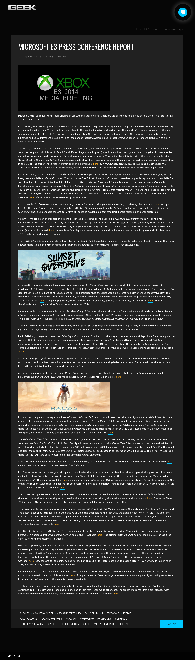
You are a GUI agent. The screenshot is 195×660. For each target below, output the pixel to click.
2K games (24, 613)
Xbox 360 (49, 57)
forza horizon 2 (28, 618)
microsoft (71, 618)
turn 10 (50, 623)
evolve (127, 613)
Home (138, 29)
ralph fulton (121, 618)
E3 (145, 29)
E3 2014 (28, 57)
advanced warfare (43, 613)
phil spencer (104, 618)
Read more (171, 624)
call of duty (91, 613)
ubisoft (87, 623)
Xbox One (62, 57)
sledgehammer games (31, 623)
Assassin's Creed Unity (69, 613)
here (95, 163)
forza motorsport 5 (51, 618)
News (38, 57)
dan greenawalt (110, 613)
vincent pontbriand (104, 623)
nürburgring (87, 618)
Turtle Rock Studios (68, 623)
